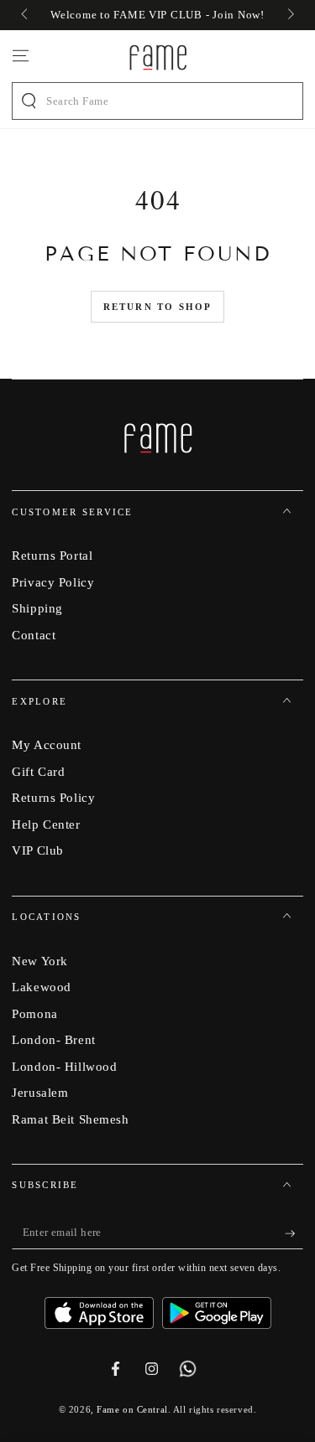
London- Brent (53, 1039)
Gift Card (38, 771)
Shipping (37, 608)
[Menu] (20, 56)
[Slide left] (25, 15)
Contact (33, 635)
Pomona (34, 1013)
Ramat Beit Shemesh (70, 1119)
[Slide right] (289, 15)
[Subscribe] (294, 1233)
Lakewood (41, 986)
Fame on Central (132, 1409)
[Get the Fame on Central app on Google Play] (216, 1307)
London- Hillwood (64, 1066)
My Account (46, 744)
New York (40, 961)
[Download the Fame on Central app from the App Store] (103, 1307)
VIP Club (38, 850)
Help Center (46, 824)
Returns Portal (52, 555)
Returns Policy (53, 797)
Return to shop (158, 307)
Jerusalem (40, 1092)
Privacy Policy (53, 582)
